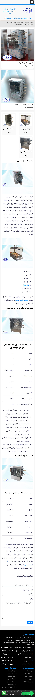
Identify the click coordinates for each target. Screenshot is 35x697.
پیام (31, 599)
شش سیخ (26, 285)
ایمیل (31, 590)
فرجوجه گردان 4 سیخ (22, 300)
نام (32, 581)
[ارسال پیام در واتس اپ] (5, 693)
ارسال (30, 622)
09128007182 (8, 9)
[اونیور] (27, 10)
